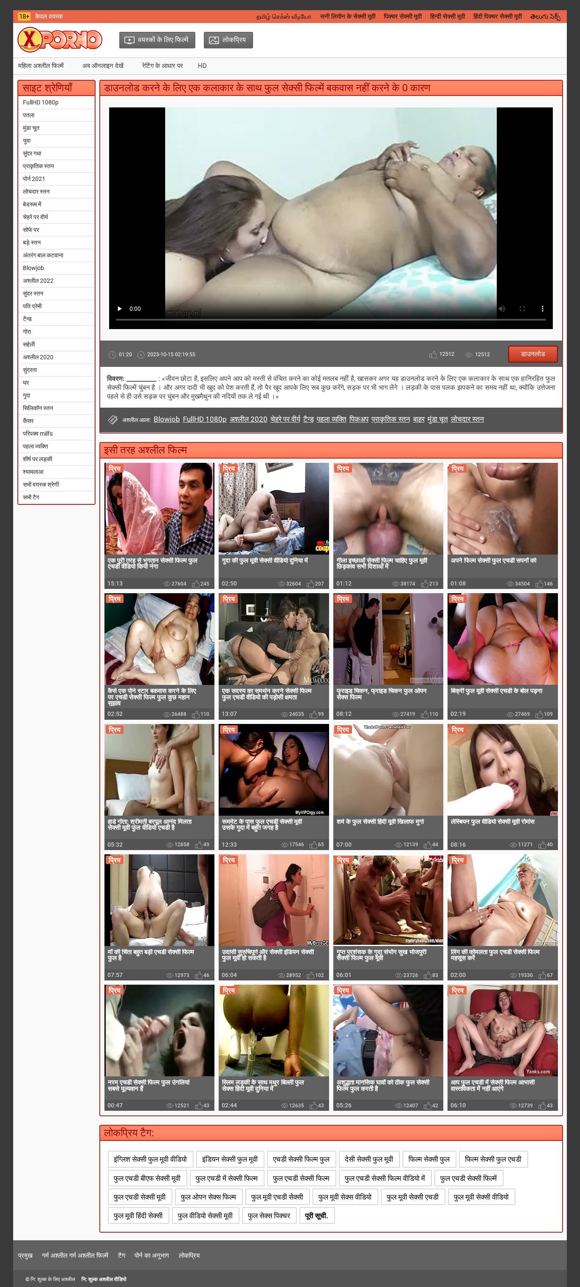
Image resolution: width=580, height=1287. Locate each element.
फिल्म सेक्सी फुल (429, 1159)
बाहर (419, 419)
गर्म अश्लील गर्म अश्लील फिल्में (75, 1255)
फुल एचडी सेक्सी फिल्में (468, 1178)
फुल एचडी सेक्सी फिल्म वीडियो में (385, 1178)
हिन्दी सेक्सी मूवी (447, 16)
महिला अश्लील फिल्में (41, 66)
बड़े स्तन (32, 242)
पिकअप (359, 419)
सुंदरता (30, 369)
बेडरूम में (32, 204)
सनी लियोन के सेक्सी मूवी (347, 16)
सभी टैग (31, 497)
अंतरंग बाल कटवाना (43, 255)
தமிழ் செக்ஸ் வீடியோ (284, 16)
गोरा (27, 331)
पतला (28, 115)
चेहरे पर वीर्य (35, 217)
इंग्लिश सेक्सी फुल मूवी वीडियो (150, 1159)
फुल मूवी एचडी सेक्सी (277, 1197)
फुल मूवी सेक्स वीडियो (345, 1197)
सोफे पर (31, 229)
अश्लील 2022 (38, 280)
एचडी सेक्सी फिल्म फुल (301, 1159)
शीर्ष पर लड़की (37, 459)
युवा (27, 140)
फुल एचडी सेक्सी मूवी (140, 1197)
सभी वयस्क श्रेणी (41, 484)
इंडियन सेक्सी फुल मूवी (230, 1159)
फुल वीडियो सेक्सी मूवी (205, 1215)
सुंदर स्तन (33, 293)
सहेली (29, 344)
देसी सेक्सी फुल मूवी (369, 1159)
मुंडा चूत (31, 127)
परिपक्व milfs (38, 433)
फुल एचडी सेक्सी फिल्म (301, 1178)
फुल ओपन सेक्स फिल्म (208, 1197)
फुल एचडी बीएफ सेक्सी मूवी (147, 1178)
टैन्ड (27, 318)
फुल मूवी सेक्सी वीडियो (481, 1197)
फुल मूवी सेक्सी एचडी (413, 1197)
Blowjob (33, 268)
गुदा (26, 395)
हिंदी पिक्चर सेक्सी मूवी (497, 16)
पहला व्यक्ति (35, 446)
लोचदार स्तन (36, 191)
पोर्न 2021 (34, 178)
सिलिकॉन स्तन (38, 408)
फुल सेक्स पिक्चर (269, 1215)
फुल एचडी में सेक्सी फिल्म (227, 1178)
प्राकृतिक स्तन (38, 166)
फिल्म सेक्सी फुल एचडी (493, 1159)
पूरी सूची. (316, 1215)
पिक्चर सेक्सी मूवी (403, 16)
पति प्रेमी (32, 306)
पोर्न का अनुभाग (152, 1255)
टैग (121, 1255)
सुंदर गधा (32, 153)
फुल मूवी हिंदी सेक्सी (138, 1215)
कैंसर (28, 420)
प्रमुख (25, 1255)
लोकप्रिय (189, 1255)
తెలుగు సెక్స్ (545, 16)
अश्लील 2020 (38, 357)
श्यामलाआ (33, 471)
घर (26, 382)
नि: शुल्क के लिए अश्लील (53, 1279)
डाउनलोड (533, 354)
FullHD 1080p (41, 102)
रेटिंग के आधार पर (162, 66)
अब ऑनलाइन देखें (103, 66)
